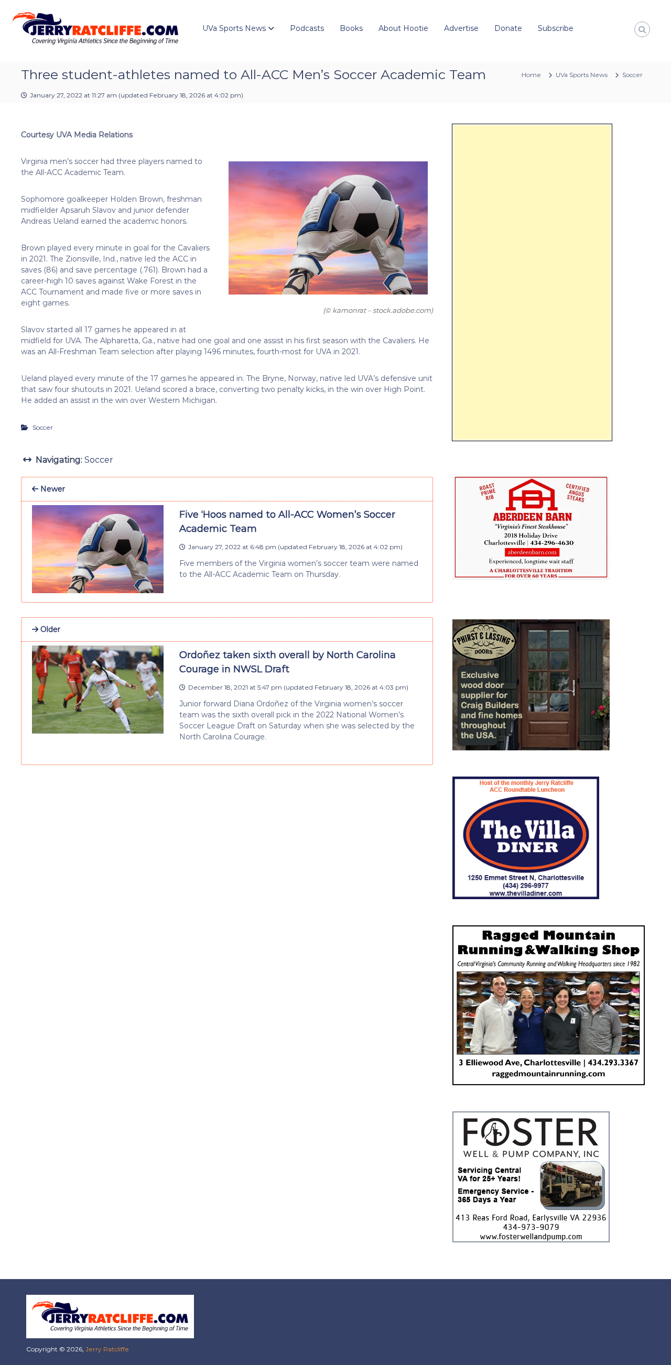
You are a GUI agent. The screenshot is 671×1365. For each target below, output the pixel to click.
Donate (508, 28)
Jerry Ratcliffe (107, 1349)
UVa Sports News (234, 28)
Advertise (461, 28)
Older (49, 629)
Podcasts (307, 28)
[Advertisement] (532, 282)
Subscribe (555, 28)
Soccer (632, 75)
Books (351, 28)
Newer (51, 489)
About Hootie (403, 28)
